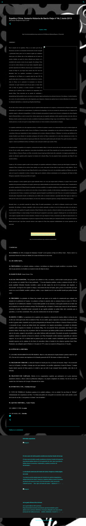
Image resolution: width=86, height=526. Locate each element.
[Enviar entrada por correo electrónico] (10, 416)
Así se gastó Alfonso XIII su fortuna (32, 502)
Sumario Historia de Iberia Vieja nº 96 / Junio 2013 (43, 234)
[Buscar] (7, 2)
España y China (43, 29)
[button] (10, 24)
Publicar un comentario (16, 430)
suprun (47, 523)
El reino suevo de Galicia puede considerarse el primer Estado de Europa (42, 456)
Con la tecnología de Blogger (44, 520)
